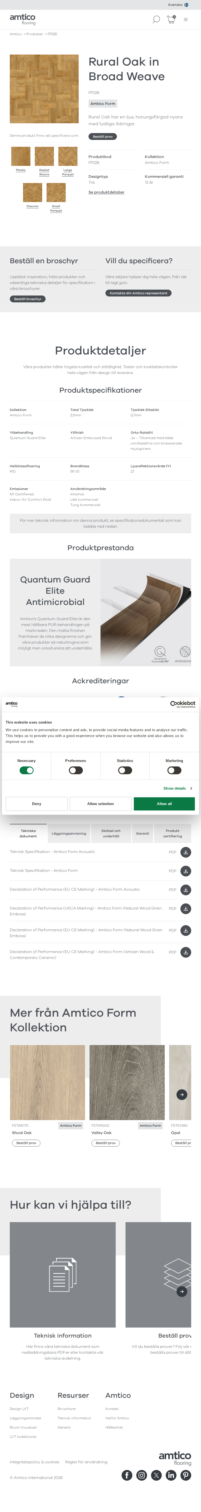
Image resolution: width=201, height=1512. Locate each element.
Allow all (164, 804)
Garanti (64, 1427)
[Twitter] (156, 1475)
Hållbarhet (114, 1427)
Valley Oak (101, 1133)
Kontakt (112, 1409)
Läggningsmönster (26, 1418)
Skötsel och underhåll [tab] (111, 834)
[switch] (76, 770)
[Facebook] (127, 1475)
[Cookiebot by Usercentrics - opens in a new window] (173, 704)
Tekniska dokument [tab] (28, 834)
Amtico (16, 34)
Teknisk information (74, 1418)
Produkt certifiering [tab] (172, 834)
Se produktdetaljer (106, 192)
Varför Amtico (117, 1418)
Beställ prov (103, 136)
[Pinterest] (185, 1475)
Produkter (34, 34)
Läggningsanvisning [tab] (69, 833)
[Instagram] (141, 1475)
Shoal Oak (22, 1133)
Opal (175, 1133)
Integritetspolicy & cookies (34, 1462)
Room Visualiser (23, 1427)
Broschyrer (67, 1409)
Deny (36, 804)
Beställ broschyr (27, 299)
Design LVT (19, 1409)
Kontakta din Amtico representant (138, 293)
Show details (174, 788)
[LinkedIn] (171, 1475)
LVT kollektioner (23, 1436)
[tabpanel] (100, 904)
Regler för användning (86, 1462)
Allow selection (100, 804)
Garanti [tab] (142, 833)
